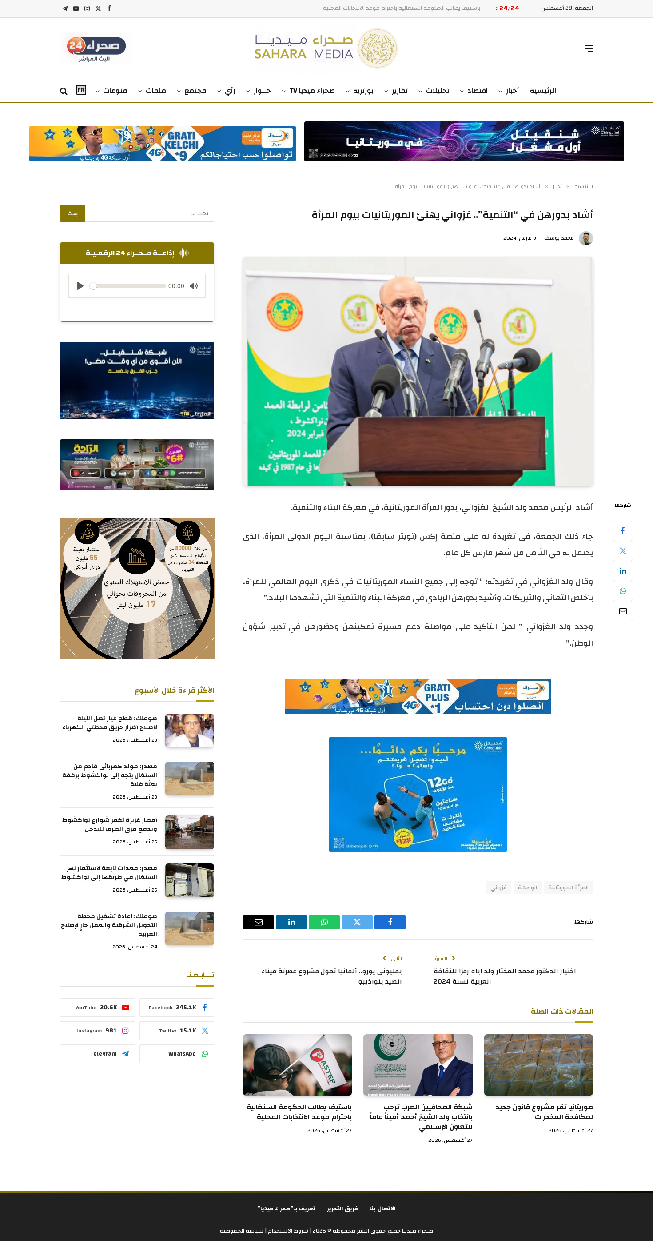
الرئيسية (543, 90)
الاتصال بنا (383, 1208)
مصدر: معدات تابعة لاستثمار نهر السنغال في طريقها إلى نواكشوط (109, 873)
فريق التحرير (343, 1208)
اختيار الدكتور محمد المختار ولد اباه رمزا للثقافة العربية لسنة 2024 (505, 976)
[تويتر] (623, 551)
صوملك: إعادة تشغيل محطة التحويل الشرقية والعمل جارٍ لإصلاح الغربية (109, 925)
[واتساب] (623, 591)
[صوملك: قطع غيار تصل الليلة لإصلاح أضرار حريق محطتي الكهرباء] (189, 730)
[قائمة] (589, 49)
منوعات (115, 90)
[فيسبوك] (623, 531)
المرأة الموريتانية (568, 887)
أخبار (512, 90)
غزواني (498, 887)
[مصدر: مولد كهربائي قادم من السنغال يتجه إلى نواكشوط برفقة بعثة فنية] (189, 778)
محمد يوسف (559, 238)
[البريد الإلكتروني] (623, 611)
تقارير (400, 90)
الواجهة (527, 887)
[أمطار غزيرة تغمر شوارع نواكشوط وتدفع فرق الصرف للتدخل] (189, 832)
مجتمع (195, 90)
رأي (230, 90)
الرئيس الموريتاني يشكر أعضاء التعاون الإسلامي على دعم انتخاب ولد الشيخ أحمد (383, 8)
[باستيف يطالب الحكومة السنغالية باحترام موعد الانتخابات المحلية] (297, 1065)
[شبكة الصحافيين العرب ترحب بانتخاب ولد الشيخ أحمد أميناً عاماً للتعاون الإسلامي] (417, 1065)
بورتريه (363, 90)
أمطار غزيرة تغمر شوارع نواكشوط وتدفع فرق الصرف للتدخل (109, 825)
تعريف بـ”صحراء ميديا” (286, 1208)
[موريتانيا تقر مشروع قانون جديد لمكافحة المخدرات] (538, 1065)
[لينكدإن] (623, 571)
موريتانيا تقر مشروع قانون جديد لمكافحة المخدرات (544, 1112)
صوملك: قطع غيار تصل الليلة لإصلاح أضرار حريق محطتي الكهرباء (109, 723)
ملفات (156, 90)
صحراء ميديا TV (312, 90)
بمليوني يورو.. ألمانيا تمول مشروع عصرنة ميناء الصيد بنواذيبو (332, 976)
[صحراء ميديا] (327, 49)
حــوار (262, 90)
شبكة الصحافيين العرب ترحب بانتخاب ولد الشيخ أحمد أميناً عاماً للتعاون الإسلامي (421, 1117)
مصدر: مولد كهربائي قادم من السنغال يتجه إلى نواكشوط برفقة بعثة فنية (109, 776)
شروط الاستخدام (287, 1230)
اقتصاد (477, 90)
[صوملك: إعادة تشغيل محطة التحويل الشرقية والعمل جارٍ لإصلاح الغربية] (189, 928)
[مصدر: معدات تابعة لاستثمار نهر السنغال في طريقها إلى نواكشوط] (189, 880)
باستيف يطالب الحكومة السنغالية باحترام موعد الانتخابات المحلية (299, 1112)
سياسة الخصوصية (241, 1230)
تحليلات (437, 90)
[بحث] (64, 91)
